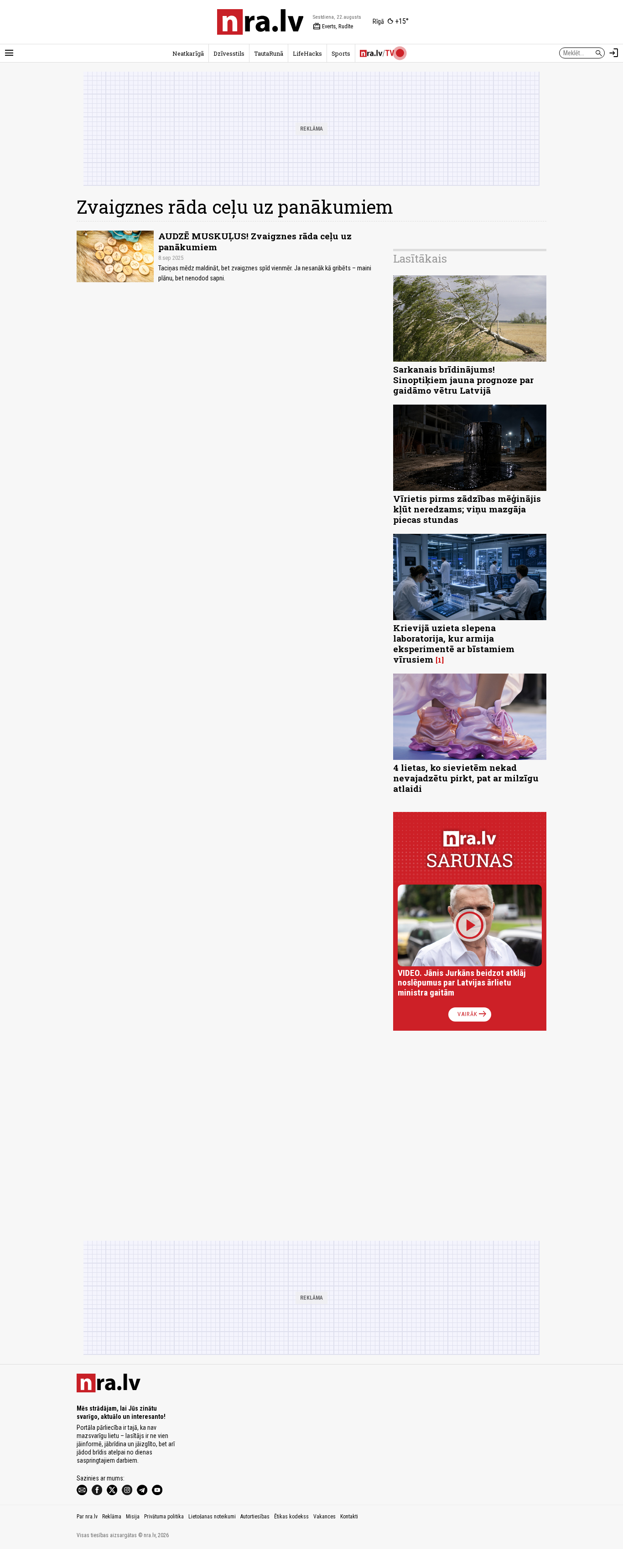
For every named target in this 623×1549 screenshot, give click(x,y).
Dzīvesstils (228, 53)
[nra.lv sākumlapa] (260, 22)
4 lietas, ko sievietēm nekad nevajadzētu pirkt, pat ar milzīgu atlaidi (466, 778)
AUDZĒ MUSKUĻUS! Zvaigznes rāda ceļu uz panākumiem (255, 241)
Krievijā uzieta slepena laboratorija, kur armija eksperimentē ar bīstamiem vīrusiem (453, 643)
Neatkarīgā (188, 53)
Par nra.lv (87, 1516)
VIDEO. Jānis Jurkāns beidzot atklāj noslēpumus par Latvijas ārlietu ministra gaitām (462, 983)
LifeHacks (307, 53)
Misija (133, 1516)
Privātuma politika (164, 1516)
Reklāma (111, 1516)
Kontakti (349, 1516)
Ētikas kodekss (291, 1516)
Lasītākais (420, 258)
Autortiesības (255, 1516)
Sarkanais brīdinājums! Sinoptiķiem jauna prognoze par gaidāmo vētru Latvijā (463, 380)
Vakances (324, 1516)
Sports (341, 53)
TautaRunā (268, 53)
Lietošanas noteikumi (212, 1516)
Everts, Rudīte (333, 26)
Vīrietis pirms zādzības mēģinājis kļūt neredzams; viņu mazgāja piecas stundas (467, 509)
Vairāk (472, 1014)
